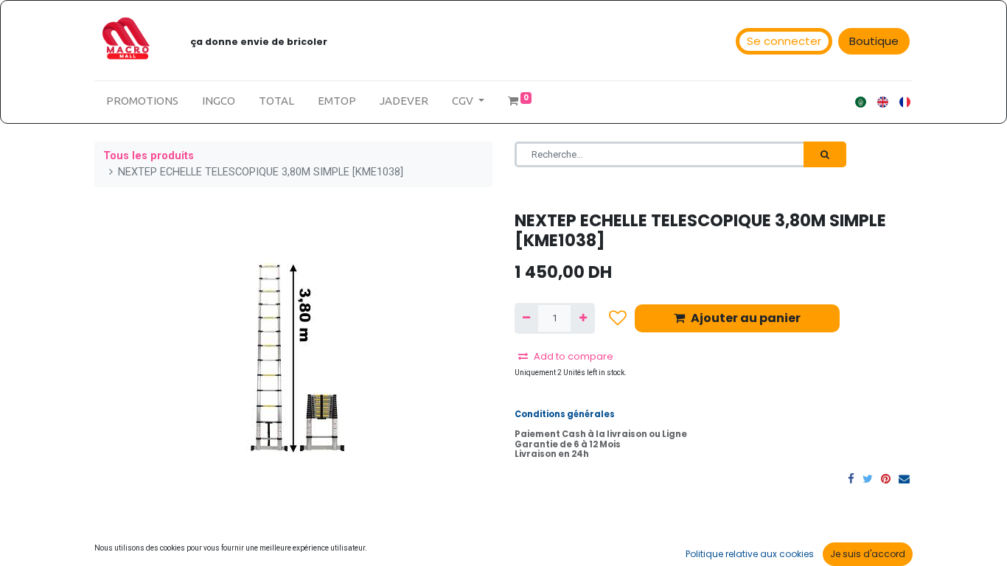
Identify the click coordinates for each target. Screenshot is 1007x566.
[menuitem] (142, 101)
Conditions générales (565, 414)
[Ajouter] (582, 318)
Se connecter (784, 41)
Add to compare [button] (573, 356)
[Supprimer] (526, 318)
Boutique (874, 41)
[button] (618, 318)
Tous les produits (148, 156)
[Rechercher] (825, 155)
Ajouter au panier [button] (746, 318)
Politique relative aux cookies (750, 554)
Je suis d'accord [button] (867, 554)
